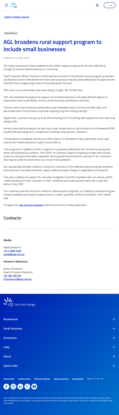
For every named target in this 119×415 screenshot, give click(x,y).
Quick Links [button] (10, 365)
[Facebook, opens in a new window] (6, 386)
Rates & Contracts (61, 379)
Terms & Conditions (42, 379)
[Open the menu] (6, 5)
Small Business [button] (12, 328)
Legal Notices (77, 379)
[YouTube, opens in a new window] (34, 386)
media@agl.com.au (13, 254)
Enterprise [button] (10, 338)
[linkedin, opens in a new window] (20, 386)
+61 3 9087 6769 (12, 250)
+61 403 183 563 (12, 275)
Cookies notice (24, 379)
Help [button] (6, 347)
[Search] (97, 5)
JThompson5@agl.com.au (17, 279)
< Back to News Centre (16, 17)
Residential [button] (10, 319)
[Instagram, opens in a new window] (13, 386)
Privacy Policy (9, 379)
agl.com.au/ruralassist (31, 205)
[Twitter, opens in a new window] (27, 386)
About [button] (7, 356)
